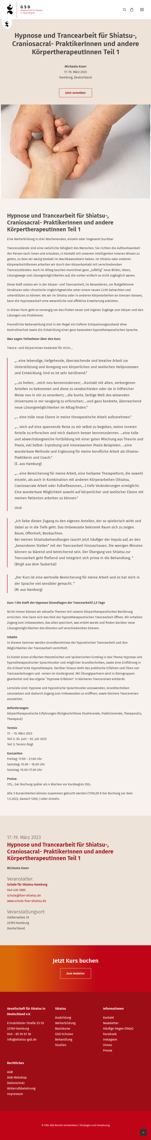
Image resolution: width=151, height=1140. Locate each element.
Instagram (110, 1039)
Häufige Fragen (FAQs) (118, 1028)
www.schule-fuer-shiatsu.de (26, 901)
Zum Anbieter (75, 973)
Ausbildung (63, 1017)
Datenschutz (16, 1083)
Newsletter (111, 1023)
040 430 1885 (16, 890)
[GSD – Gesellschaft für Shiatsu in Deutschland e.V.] (24, 9)
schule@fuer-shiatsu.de (24, 895)
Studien (60, 1045)
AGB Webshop (17, 1077)
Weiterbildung (65, 1023)
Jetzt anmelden (75, 93)
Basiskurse (62, 1028)
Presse (107, 1050)
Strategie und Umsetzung (95, 1125)
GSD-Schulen (64, 1034)
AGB (10, 1072)
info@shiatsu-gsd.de (22, 1039)
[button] (142, 9)
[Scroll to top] (143, 1132)
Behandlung (63, 1039)
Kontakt (108, 1017)
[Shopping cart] (130, 9)
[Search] (122, 9)
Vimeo (107, 1045)
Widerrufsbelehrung (21, 1088)
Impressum (15, 1094)
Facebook (110, 1034)
